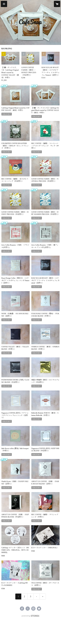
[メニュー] (4, 4)
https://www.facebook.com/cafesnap (22, 608)
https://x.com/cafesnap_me (28, 608)
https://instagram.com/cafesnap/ (33, 608)
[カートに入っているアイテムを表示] (57, 4)
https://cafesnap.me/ (39, 608)
